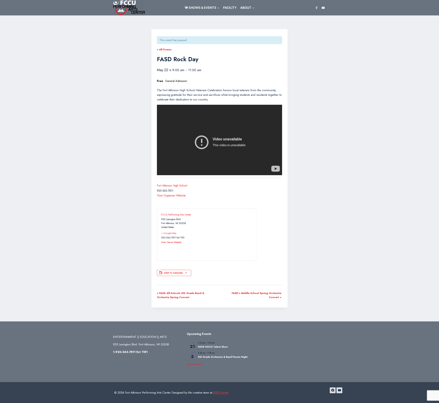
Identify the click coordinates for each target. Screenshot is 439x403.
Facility (230, 7)
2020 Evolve (220, 392)
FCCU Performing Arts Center (176, 214)
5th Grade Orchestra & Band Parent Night (223, 357)
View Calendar (194, 364)
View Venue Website (171, 242)
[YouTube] (323, 8)
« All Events (164, 49)
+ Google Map (168, 233)
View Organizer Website (171, 195)
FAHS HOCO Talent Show (213, 346)
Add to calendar (173, 272)
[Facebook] (316, 8)
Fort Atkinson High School (172, 186)
